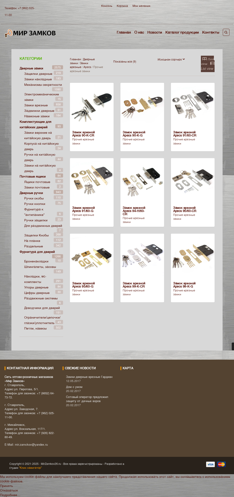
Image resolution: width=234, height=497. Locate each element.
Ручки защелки (36, 220)
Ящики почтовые (37, 181)
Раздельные (33, 246)
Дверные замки (31, 68)
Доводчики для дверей (42, 307)
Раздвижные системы (41, 298)
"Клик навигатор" (30, 467)
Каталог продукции (182, 32)
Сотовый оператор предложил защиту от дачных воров (87, 399)
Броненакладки (36, 261)
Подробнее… (10, 494)
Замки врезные (79, 65)
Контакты (210, 32)
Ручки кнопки (34, 203)
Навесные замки (37, 116)
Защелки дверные (38, 73)
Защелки (36, 235)
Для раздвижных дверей (43, 225)
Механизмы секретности (43, 84)
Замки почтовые (37, 187)
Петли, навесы (35, 328)
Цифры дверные (37, 292)
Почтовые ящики (33, 176)
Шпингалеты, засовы (40, 266)
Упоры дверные (36, 287)
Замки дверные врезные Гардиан (89, 376)
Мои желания (141, 6)
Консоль (106, 6)
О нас (139, 32)
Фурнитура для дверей (37, 251)
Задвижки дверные (39, 110)
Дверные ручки (31, 192)
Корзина (122, 6)
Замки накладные (38, 79)
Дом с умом (74, 387)
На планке (32, 240)
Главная (124, 32)
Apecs (87, 67)
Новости (154, 32)
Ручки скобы (34, 198)
